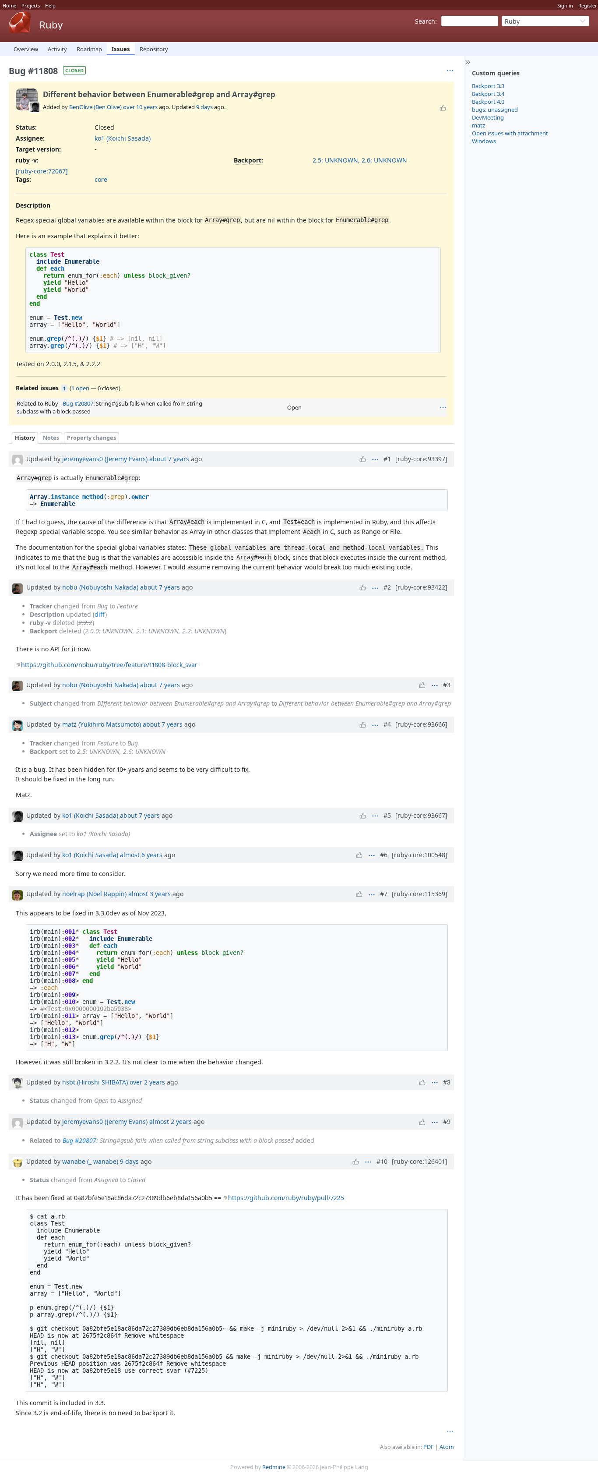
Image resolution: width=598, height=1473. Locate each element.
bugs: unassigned (495, 109)
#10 (381, 1161)
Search (425, 21)
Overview (26, 49)
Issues (121, 49)
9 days (204, 107)
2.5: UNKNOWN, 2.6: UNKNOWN (360, 160)
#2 (387, 587)
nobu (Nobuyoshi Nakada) (100, 587)
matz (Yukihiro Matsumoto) (101, 724)
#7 (383, 894)
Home (9, 5)
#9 (446, 1121)
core (101, 179)
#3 (446, 685)
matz (478, 125)
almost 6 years (141, 855)
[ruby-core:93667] (421, 815)
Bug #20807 (78, 403)
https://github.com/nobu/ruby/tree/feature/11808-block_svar (109, 665)
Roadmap (89, 49)
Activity (57, 49)
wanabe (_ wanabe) (90, 1161)
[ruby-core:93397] (421, 459)
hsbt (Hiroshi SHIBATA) (95, 1082)
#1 (387, 459)
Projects (30, 5)
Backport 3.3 (488, 86)
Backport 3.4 (488, 94)
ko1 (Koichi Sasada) (123, 138)
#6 (383, 855)
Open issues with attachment (510, 133)
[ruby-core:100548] (419, 855)
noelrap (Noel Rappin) (94, 894)
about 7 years (169, 459)
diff (100, 614)
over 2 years (147, 1082)
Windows (484, 141)
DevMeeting (488, 117)
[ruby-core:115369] (419, 894)
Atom (447, 1447)
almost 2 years (170, 1121)
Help (50, 5)
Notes (51, 438)
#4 (387, 724)
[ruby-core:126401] (419, 1161)
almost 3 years (149, 894)
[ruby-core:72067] (42, 171)
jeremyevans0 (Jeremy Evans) (105, 459)
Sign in (565, 5)
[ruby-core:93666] (421, 724)
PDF (428, 1447)
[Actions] (443, 407)
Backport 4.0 (488, 102)
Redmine (273, 1467)
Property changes (91, 438)
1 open (80, 388)
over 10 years (140, 107)
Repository (154, 49)
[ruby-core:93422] (421, 587)
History (25, 438)
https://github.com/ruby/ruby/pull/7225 (286, 1198)
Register (587, 5)
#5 (387, 815)
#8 (446, 1082)
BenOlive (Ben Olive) (95, 107)
